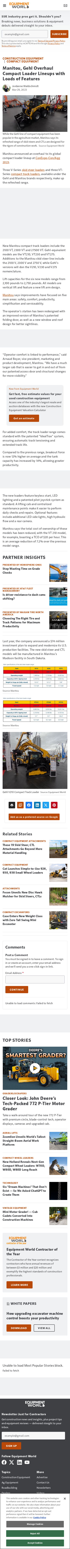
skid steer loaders (33, 170)
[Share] (29, 805)
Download (19, 1328)
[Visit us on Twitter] (11, 1462)
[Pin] (54, 805)
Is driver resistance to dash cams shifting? (24, 596)
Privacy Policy (54, 43)
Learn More (19, 1284)
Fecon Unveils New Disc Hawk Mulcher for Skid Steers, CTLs (22, 894)
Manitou (8, 295)
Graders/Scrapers (15, 1093)
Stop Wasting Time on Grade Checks (21, 570)
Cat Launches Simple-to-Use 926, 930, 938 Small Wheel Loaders (25, 870)
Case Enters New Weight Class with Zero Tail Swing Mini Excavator (22, 920)
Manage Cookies (35, 1524)
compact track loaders (25, 174)
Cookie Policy (39, 1517)
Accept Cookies (35, 1542)
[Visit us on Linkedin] (19, 1462)
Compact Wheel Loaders (18, 1157)
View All (44, 1328)
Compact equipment (23, 61)
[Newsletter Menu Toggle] (65, 5)
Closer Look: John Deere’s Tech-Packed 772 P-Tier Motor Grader (34, 1103)
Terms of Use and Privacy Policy (51, 40)
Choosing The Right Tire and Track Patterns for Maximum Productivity (21, 622)
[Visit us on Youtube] (27, 1462)
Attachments (11, 888)
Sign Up (11, 1445)
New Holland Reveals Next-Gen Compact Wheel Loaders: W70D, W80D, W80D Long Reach (24, 1165)
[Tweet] (45, 805)
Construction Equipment (23, 58)
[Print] (12, 805)
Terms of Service (9, 45)
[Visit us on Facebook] (4, 1462)
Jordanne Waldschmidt (25, 86)
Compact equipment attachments (24, 841)
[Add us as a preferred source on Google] (20, 805)
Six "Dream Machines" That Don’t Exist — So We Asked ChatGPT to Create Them (25, 1191)
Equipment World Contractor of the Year (32, 1251)
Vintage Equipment (15, 1207)
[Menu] (5, 5)
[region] (35, 1521)
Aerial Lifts (10, 1132)
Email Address (14, 973)
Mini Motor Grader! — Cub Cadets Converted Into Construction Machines (20, 1216)
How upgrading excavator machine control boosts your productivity (35, 1315)
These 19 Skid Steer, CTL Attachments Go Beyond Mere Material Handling (22, 849)
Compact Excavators (16, 912)
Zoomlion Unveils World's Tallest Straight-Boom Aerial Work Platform (24, 1140)
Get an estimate (24, 418)
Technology (10, 1182)
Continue (17, 989)
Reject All (35, 1533)
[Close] (64, 1498)
